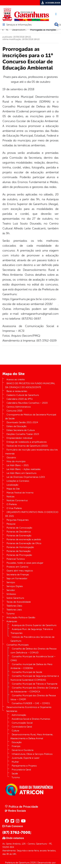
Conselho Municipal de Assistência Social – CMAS (33, 658)
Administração (19, 715)
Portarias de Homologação (20, 547)
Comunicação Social (22, 723)
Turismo (10, 613)
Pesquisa (11, 524)
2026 (33, 862)
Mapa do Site (13, 489)
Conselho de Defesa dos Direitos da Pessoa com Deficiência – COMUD (33, 650)
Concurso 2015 (14, 410)
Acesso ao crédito (16, 379)
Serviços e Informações (19, 25)
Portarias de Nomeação (19, 551)
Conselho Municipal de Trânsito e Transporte (34, 684)
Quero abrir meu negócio (20, 570)
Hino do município (16, 461)
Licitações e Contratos (18, 481)
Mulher (15, 762)
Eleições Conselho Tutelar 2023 (23, 434)
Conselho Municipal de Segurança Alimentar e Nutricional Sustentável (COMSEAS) (35, 678)
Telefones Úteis (14, 606)
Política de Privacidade (23, 806)
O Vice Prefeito (14, 508)
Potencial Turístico (16, 559)
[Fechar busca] (56, 24)
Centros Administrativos (19, 407)
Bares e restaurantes (17, 391)
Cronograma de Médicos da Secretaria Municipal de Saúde (30, 416)
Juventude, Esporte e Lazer (26, 758)
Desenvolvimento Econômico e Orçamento (29, 707)
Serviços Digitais (15, 586)
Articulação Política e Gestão (21, 617)
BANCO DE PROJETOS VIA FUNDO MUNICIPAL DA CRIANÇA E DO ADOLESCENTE (30, 385)
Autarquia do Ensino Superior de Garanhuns (34, 625)
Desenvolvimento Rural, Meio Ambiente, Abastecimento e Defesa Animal (31, 736)
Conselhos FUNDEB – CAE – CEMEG (31, 703)
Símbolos (11, 594)
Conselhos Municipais (18, 645)
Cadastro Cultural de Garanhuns (23, 395)
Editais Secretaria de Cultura (21, 430)
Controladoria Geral (22, 726)
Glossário (11, 457)
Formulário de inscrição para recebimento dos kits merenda (31, 451)
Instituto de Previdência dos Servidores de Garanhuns (32, 639)
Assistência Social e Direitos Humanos (31, 719)
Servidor (11, 590)
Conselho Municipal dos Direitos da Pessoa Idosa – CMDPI (33, 697)
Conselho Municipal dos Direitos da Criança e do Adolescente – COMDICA (34, 689)
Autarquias (12, 621)
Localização (12, 485)
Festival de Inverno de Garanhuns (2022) (27, 446)
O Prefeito (12, 504)
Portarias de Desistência (19, 531)
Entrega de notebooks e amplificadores (27, 442)
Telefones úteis (14, 609)
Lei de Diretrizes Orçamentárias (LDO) (26, 477)
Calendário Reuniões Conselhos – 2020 (27, 403)
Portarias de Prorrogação (19, 555)
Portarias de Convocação (19, 528)
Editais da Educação (17, 426)
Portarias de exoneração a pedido (24, 539)
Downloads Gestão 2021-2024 (22, 422)
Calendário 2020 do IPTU (20, 399)
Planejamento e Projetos (24, 766)
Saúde (15, 773)
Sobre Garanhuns (15, 598)
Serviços (11, 582)
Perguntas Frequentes (18, 520)
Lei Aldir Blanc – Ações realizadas (24, 469)
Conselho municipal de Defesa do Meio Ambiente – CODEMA (31, 666)
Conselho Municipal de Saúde (27, 672)
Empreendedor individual (19, 438)
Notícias (10, 496)
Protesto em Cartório (17, 567)
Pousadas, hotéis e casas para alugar (25, 563)
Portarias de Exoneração (19, 535)
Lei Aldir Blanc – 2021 (18, 465)
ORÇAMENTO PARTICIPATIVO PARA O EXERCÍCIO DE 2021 (31, 514)
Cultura (15, 730)
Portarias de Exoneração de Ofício (24, 543)
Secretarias (11, 711)
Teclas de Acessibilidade (19, 602)
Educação (17, 742)
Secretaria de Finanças (18, 574)
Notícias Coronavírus (17, 500)
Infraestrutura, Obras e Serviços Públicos (32, 754)
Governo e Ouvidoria (22, 750)
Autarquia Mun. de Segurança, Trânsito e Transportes (32, 631)
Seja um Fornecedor (17, 578)
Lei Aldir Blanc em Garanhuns (21, 473)
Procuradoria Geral (21, 769)
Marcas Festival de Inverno (20, 492)
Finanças (16, 746)
